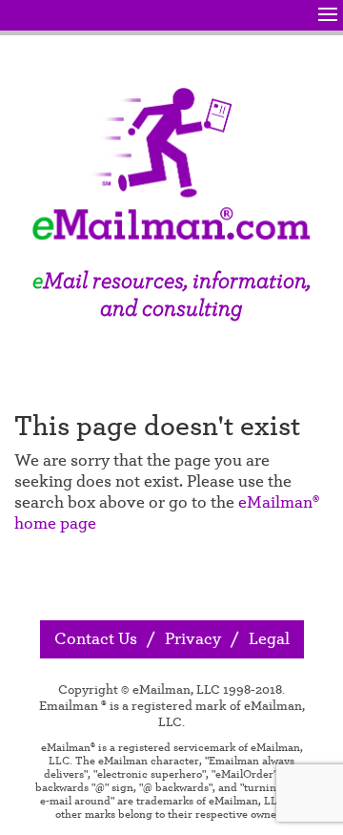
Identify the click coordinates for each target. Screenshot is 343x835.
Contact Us (95, 639)
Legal (269, 639)
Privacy (193, 639)
